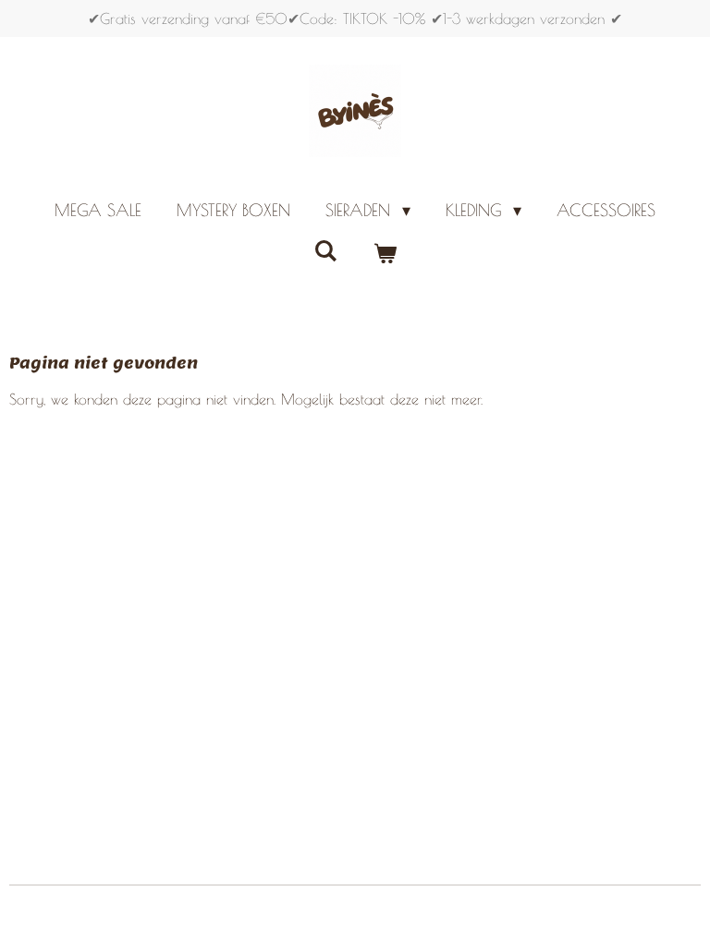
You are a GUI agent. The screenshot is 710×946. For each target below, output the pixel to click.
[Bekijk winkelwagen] (384, 253)
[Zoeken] (325, 250)
